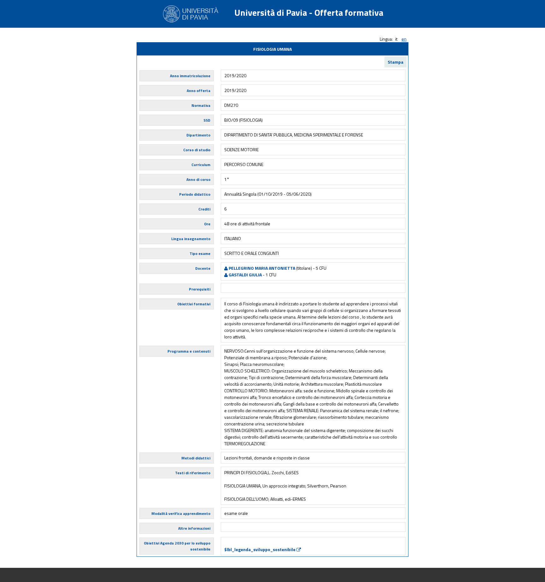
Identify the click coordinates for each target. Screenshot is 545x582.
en (404, 39)
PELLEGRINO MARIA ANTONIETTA (261, 268)
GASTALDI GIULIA (245, 274)
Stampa (395, 62)
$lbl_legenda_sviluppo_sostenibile (260, 549)
